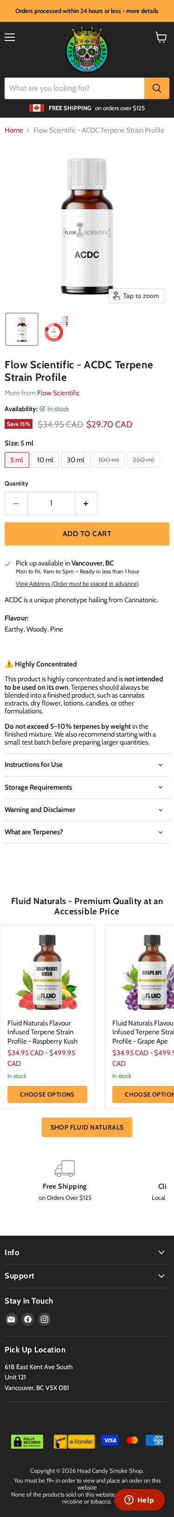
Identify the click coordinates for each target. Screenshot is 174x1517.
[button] (22, 329)
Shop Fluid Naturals (87, 1127)
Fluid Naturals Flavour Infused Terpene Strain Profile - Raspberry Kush (42, 1032)
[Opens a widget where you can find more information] (139, 1500)
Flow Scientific (58, 393)
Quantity (16, 483)
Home (14, 130)
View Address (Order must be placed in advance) (77, 584)
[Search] (156, 88)
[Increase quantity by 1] (86, 503)
